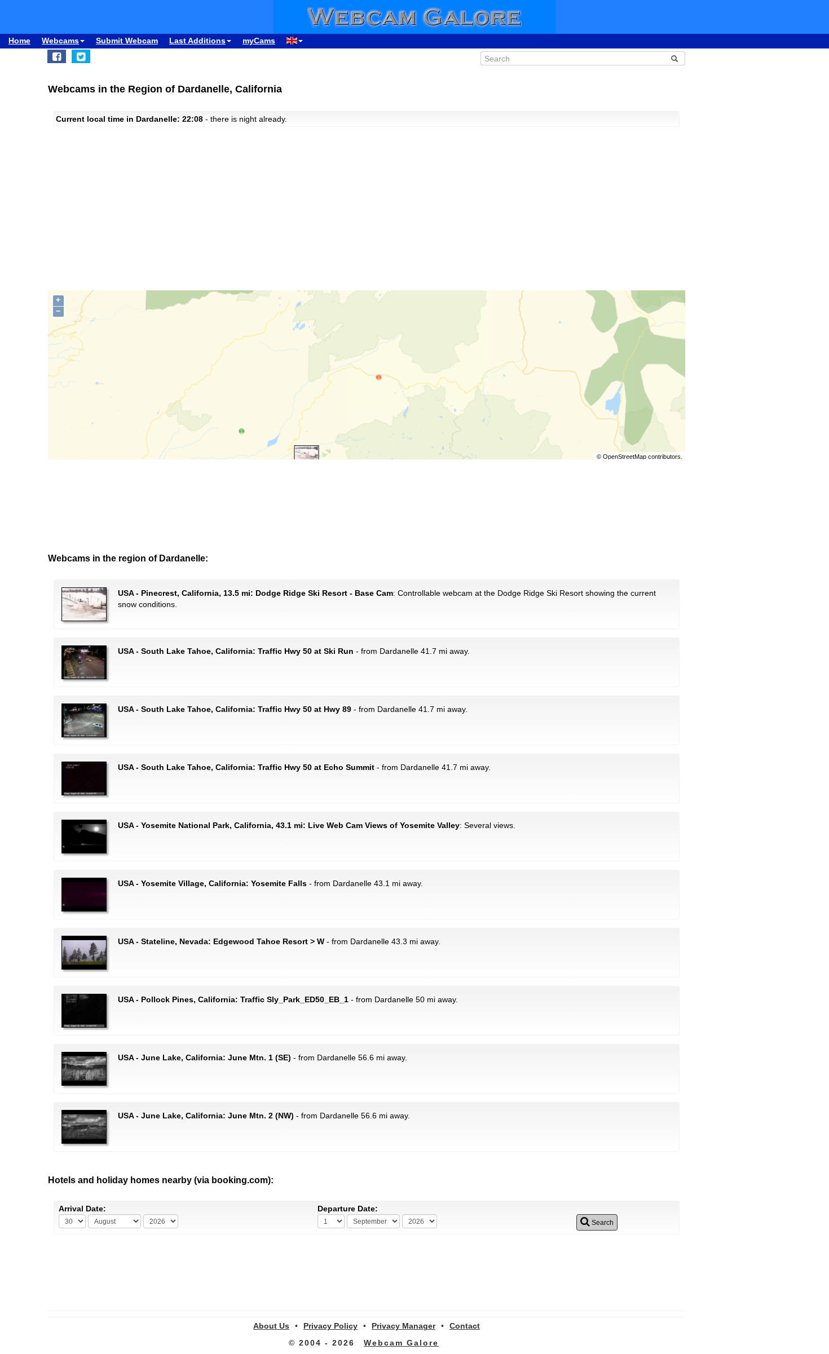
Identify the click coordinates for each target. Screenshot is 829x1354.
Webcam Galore (401, 1342)
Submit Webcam (127, 40)
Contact (464, 1325)
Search (602, 1223)
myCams (258, 40)
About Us (271, 1325)
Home (19, 40)
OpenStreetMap (624, 456)
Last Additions (197, 40)
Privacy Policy (330, 1325)
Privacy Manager (403, 1325)
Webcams (60, 40)
